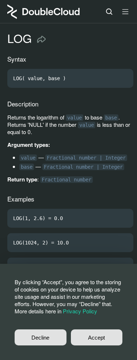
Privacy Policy (80, 311)
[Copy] (125, 78)
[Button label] (125, 12)
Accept (96, 337)
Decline (40, 337)
